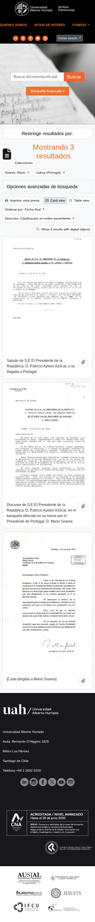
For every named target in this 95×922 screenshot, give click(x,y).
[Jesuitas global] (66, 893)
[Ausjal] (29, 878)
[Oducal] (65, 907)
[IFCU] (26, 907)
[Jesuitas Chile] (29, 893)
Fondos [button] (79, 25)
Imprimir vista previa (24, 200)
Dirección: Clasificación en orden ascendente (38, 218)
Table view (81, 200)
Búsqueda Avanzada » (48, 91)
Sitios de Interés (49, 25)
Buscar (74, 76)
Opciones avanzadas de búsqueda (42, 186)
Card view (57, 200)
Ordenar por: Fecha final (23, 209)
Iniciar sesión (68, 38)
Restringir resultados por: (47, 133)
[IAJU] (64, 878)
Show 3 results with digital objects (65, 229)
